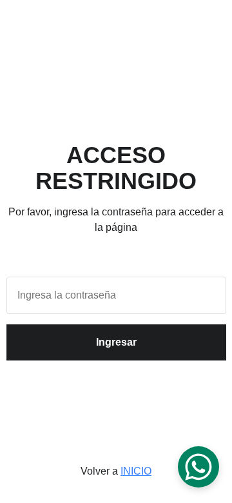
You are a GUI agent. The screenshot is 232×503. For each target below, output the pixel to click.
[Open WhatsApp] (198, 467)
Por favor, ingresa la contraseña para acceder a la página (116, 219)
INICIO (136, 471)
